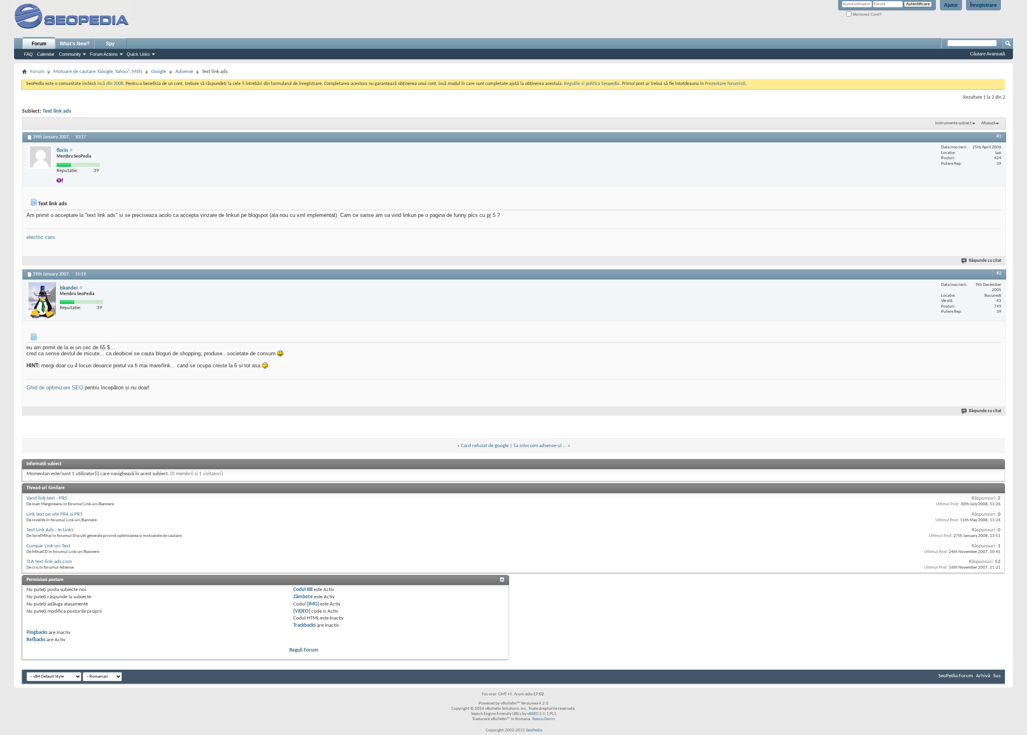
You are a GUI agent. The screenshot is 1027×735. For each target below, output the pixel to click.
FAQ (28, 54)
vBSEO (532, 714)
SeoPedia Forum (955, 675)
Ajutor (951, 5)
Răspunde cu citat (985, 261)
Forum (39, 44)
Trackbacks (304, 625)
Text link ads (57, 111)
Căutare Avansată (987, 53)
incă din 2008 (110, 83)
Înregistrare (983, 5)
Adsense (184, 71)
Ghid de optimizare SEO (54, 388)
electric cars (40, 237)
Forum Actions (104, 54)
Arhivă (983, 675)
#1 (999, 136)
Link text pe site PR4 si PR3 (54, 514)
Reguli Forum (303, 650)
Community (70, 54)
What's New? (74, 44)
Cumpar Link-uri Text (48, 546)
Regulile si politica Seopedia (591, 83)
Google (158, 71)
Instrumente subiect (953, 123)
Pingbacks (36, 632)
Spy (110, 44)
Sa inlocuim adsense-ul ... (540, 445)
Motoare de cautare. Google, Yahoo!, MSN (97, 71)
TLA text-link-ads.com (49, 561)
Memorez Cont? (866, 14)
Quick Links (138, 54)
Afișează (988, 123)
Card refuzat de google (485, 445)
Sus (997, 675)
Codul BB (303, 589)
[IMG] (313, 604)
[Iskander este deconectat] (42, 300)
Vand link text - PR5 (46, 498)
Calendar (46, 54)
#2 (999, 273)
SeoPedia (534, 730)
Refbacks (35, 639)
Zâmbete (303, 596)
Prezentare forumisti (725, 83)
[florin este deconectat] (40, 157)
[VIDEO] (301, 611)
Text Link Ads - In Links (49, 530)
